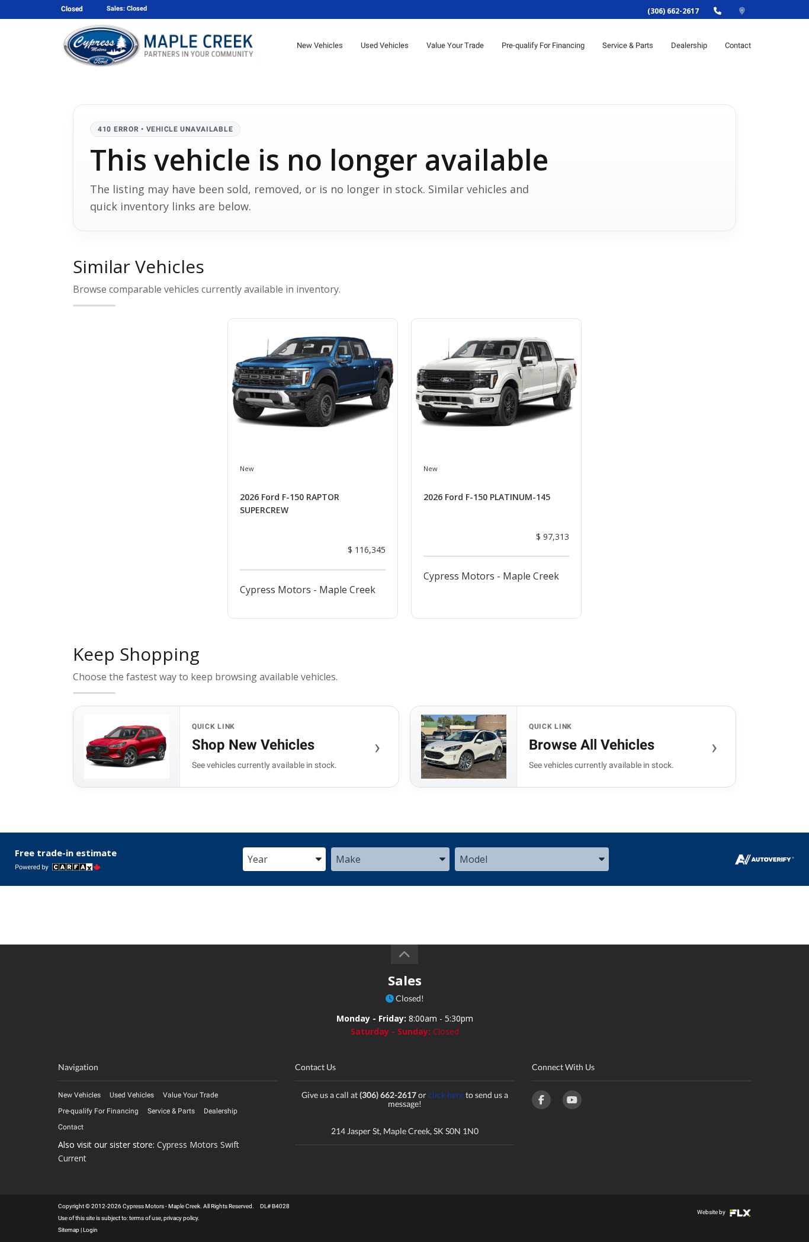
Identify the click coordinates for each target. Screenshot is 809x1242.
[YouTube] (572, 1099)
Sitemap (68, 1230)
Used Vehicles (385, 45)
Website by (712, 1212)
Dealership (689, 45)
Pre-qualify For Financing (543, 45)
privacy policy (180, 1218)
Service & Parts (627, 45)
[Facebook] (541, 1099)
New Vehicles (320, 45)
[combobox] (284, 859)
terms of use (145, 1218)
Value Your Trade (455, 45)
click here (446, 1095)
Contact (738, 45)
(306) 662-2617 (673, 11)
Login (90, 1230)
